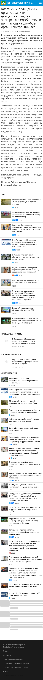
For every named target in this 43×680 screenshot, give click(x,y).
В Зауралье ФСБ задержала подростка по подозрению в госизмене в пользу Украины (23, 341)
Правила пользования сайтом (15, 667)
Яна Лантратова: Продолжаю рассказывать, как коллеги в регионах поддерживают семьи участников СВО (24, 392)
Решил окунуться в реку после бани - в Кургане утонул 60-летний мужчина (26, 202)
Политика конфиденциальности (16, 663)
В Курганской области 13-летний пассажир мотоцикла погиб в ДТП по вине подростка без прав (27, 321)
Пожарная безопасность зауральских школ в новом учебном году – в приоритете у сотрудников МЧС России (24, 439)
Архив (5, 671)
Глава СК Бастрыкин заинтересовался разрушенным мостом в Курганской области (24, 509)
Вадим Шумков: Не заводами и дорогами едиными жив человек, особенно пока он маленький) (25, 270)
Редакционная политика (13, 659)
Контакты (7, 655)
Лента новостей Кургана (13, 675)
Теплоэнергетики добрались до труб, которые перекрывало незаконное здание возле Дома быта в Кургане (25, 559)
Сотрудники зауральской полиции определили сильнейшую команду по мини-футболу (26, 214)
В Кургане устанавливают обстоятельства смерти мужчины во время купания (26, 257)
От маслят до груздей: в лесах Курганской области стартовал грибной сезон (24, 464)
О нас (5, 651)
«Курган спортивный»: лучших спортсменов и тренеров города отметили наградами (25, 362)
